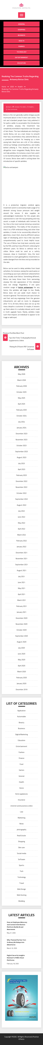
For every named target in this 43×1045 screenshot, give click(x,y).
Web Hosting (21, 895)
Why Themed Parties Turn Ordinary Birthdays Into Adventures (16, 942)
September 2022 (21, 499)
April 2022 (21, 528)
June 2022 (21, 517)
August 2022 (21, 505)
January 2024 (21, 427)
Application (21, 710)
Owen (9, 107)
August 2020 (21, 642)
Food (21, 764)
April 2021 (21, 594)
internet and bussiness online (22, 806)
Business (21, 35)
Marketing (21, 817)
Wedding (21, 901)
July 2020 (21, 648)
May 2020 (21, 659)
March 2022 (21, 535)
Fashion (21, 752)
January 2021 (21, 612)
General (21, 24)
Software (21, 859)
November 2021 (21, 558)
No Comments (12, 109)
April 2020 (21, 665)
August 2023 (21, 457)
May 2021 (21, 588)
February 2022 (21, 540)
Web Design (21, 889)
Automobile (21, 716)
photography (21, 829)
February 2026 (21, 386)
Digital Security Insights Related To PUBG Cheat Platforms (16, 957)
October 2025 (21, 392)
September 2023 (21, 451)
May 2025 (21, 398)
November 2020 (21, 624)
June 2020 (21, 653)
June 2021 (21, 582)
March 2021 (21, 600)
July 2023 (21, 463)
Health (21, 40)
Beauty (21, 722)
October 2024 (21, 415)
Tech (21, 871)
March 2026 (21, 380)
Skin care (21, 847)
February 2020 (21, 677)
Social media (21, 853)
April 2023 (21, 469)
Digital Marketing (21, 734)
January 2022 (21, 546)
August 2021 (21, 570)
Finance (21, 46)
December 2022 (21, 481)
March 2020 (21, 671)
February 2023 (21, 475)
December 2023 (21, 433)
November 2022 (21, 487)
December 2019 (21, 689)
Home (21, 788)
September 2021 (21, 564)
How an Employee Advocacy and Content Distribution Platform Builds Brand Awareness (17, 925)
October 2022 (21, 493)
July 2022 (21, 511)
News (21, 823)
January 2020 (21, 683)
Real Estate (21, 835)
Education (21, 63)
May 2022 (21, 523)
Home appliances (21, 794)
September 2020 (21, 636)
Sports (21, 865)
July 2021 (21, 576)
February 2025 (21, 410)
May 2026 (21, 374)
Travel (21, 883)
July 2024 (21, 421)
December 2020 (21, 618)
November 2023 (21, 439)
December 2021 (21, 552)
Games (21, 770)
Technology (21, 52)
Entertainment (21, 57)
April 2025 (21, 404)
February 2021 (21, 606)
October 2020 (21, 630)
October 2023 (21, 445)
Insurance (21, 800)
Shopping (21, 29)
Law (21, 811)
